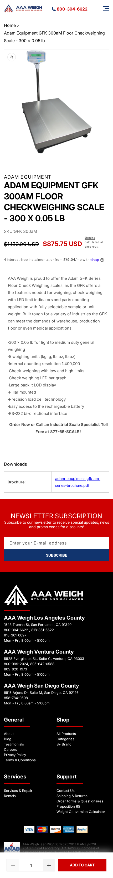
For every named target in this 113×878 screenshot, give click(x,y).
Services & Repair (18, 790)
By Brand (63, 744)
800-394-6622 (72, 9)
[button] (106, 8)
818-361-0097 (15, 635)
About (9, 734)
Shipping (90, 237)
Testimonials (14, 744)
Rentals (10, 796)
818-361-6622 (42, 630)
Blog (7, 739)
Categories (65, 739)
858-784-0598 (16, 698)
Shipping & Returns (72, 796)
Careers (10, 749)
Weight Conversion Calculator (80, 812)
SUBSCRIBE (56, 555)
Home (10, 25)
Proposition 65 (68, 806)
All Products (66, 734)
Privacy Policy (15, 755)
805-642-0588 (42, 664)
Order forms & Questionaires (79, 801)
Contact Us (65, 790)
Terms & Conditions (20, 760)
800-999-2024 (16, 664)
